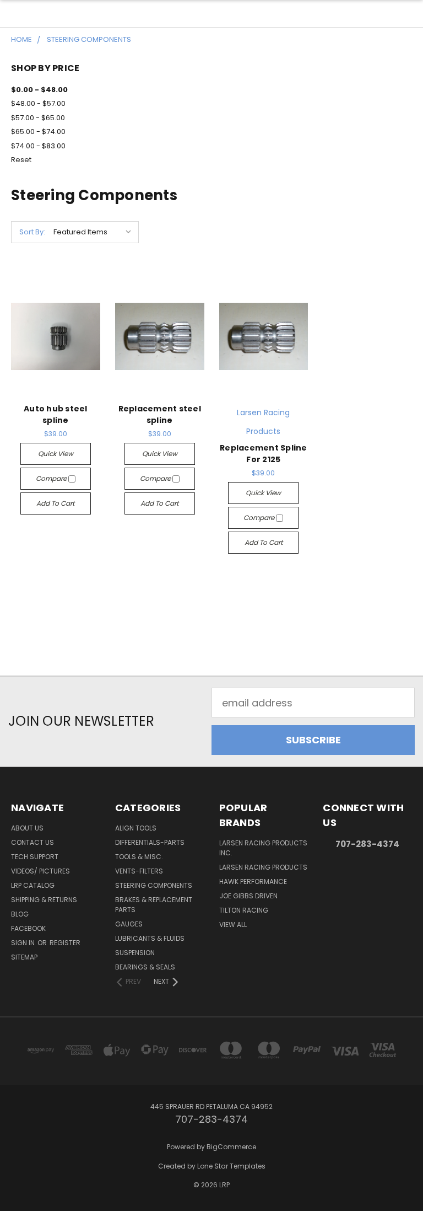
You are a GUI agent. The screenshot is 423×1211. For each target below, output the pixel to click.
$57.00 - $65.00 (38, 117)
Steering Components (153, 885)
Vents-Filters (139, 871)
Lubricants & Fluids (150, 938)
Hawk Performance (253, 881)
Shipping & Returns (44, 899)
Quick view (55, 453)
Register (65, 942)
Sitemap (24, 957)
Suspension (135, 952)
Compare (52, 478)
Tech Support (34, 856)
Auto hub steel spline (56, 414)
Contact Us (32, 842)
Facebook (28, 928)
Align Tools (135, 828)
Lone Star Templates (231, 1166)
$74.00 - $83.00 (38, 146)
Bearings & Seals (145, 967)
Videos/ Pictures (40, 871)
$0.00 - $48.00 (39, 89)
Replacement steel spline (159, 414)
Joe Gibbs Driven (248, 896)
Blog (20, 914)
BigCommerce (231, 1146)
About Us (27, 828)
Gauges (129, 924)
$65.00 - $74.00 (38, 131)
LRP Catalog (33, 885)
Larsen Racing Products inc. (263, 848)
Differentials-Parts (150, 842)
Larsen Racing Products (263, 867)
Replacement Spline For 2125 (263, 453)
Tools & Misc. (139, 856)
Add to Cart (55, 503)
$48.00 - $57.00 (38, 103)
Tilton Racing (243, 910)
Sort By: (32, 232)
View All (233, 924)
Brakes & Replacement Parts (153, 904)
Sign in (23, 942)
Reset (21, 159)
